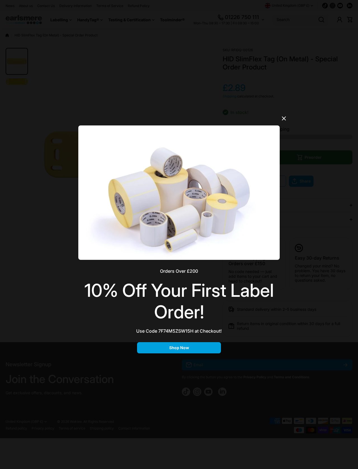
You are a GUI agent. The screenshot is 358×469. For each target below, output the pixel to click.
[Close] (284, 120)
